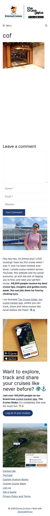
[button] (46, 25)
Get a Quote (9, 492)
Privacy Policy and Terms (17, 496)
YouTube (7, 475)
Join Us (7, 488)
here (15, 293)
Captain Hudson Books (15, 479)
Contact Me (9, 471)
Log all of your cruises (18, 413)
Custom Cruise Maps (14, 483)
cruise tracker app (26, 399)
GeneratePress (25, 511)
